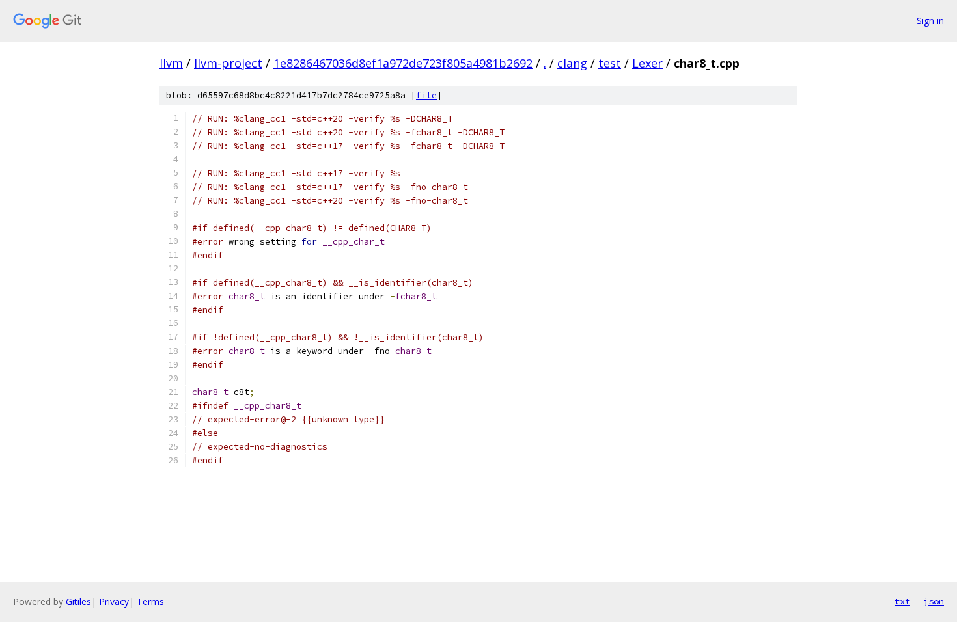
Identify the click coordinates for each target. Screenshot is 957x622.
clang (572, 63)
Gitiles (78, 601)
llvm (171, 63)
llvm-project (228, 63)
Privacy (114, 601)
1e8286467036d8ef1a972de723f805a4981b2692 (403, 63)
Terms (150, 601)
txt (902, 601)
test (609, 63)
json (933, 601)
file (426, 95)
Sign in (930, 20)
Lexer (647, 63)
